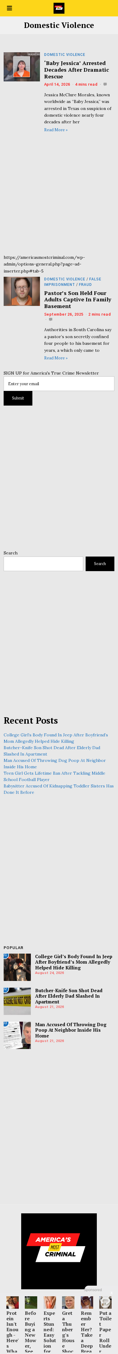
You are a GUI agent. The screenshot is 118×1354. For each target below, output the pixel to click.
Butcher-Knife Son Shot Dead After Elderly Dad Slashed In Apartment (69, 996)
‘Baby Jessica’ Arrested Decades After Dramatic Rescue (76, 69)
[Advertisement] (59, 194)
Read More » (56, 129)
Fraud (85, 284)
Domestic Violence (64, 55)
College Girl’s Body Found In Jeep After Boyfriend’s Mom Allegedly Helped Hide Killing (73, 962)
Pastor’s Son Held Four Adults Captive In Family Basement (77, 299)
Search (11, 553)
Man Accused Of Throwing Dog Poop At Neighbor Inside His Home (71, 1030)
